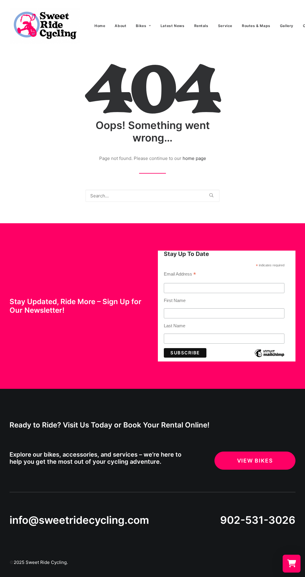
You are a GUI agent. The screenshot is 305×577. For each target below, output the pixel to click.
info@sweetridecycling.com (79, 520)
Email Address (180, 275)
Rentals (201, 25)
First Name (175, 300)
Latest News (173, 25)
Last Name (174, 325)
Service (225, 25)
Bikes (141, 25)
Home (99, 25)
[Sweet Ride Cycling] (45, 26)
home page (194, 158)
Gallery (286, 25)
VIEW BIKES (255, 460)
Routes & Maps (256, 25)
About (120, 25)
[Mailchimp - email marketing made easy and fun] (269, 357)
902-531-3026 (257, 520)
